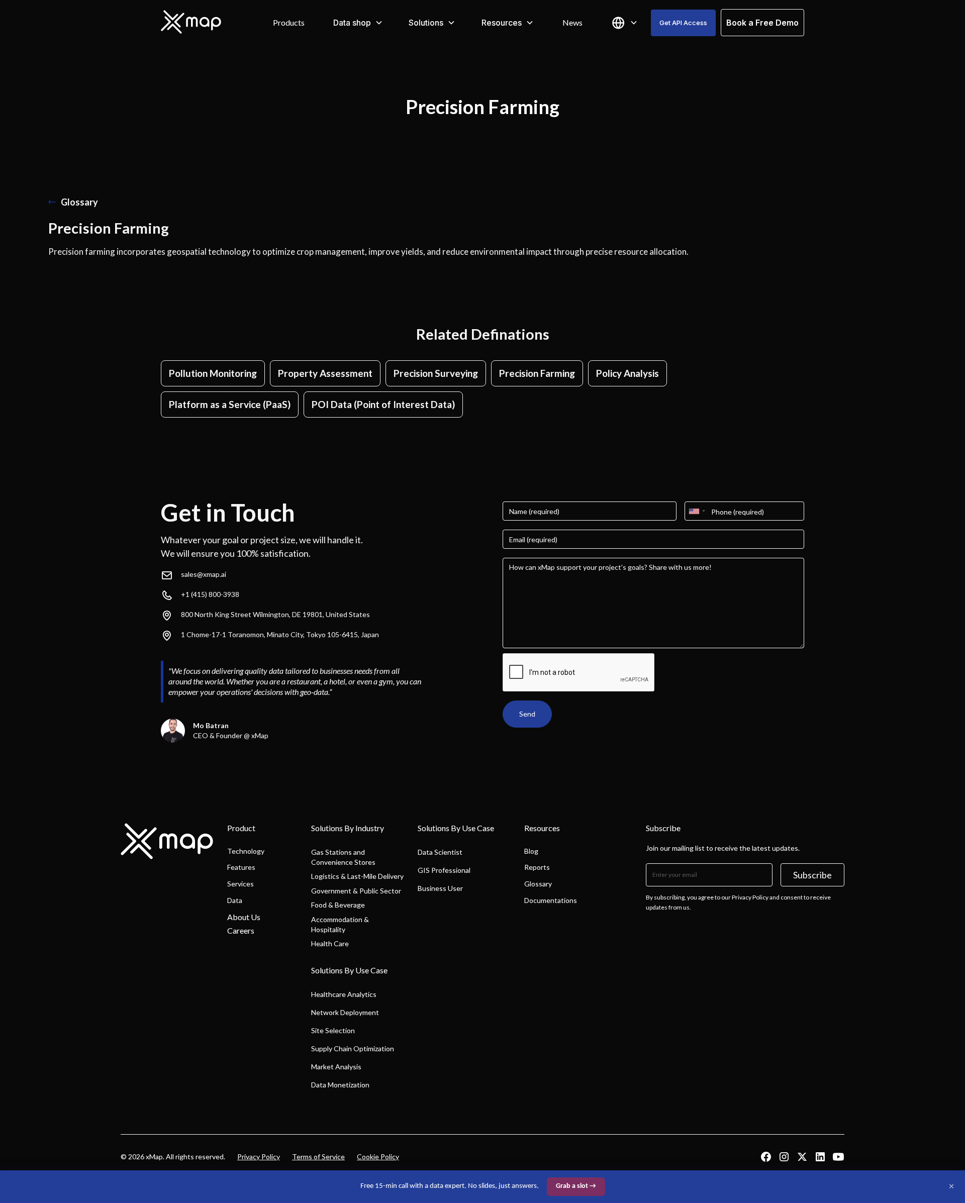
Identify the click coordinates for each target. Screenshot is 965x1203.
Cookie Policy (378, 1156)
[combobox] (696, 511)
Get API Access (683, 23)
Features (241, 867)
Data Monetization (340, 1084)
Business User (440, 888)
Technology (245, 851)
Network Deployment (345, 1012)
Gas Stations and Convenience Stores (343, 857)
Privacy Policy (258, 1156)
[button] (358, 23)
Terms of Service (318, 1156)
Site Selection (333, 1030)
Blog (531, 851)
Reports (537, 867)
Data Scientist (440, 852)
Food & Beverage (338, 904)
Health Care (330, 943)
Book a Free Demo (762, 23)
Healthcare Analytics (343, 994)
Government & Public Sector (356, 890)
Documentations (550, 900)
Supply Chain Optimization (352, 1048)
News (572, 22)
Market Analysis (336, 1066)
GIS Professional (444, 870)
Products (289, 22)
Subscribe (812, 874)
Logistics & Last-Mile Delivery (357, 876)
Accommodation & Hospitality (340, 924)
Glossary (538, 883)
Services (240, 883)
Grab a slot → (576, 1186)
